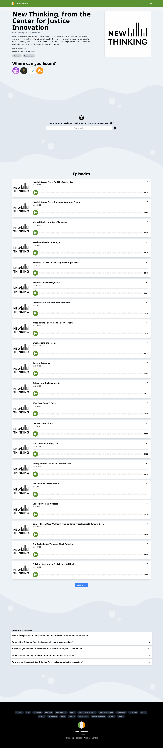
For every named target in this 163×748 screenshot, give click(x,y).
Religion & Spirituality (87, 712)
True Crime (52, 716)
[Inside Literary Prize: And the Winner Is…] (21, 188)
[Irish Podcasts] (81, 725)
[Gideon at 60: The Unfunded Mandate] (21, 308)
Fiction (143, 712)
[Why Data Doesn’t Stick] (21, 409)
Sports (120, 716)
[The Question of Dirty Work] (21, 449)
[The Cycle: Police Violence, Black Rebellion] (21, 550)
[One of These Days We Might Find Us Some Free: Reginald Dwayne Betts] (21, 530)
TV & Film (133, 712)
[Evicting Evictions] (21, 369)
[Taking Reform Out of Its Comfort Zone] (21, 469)
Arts (28, 712)
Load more (81, 585)
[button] (151, 3)
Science (111, 716)
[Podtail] (24, 71)
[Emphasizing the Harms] (21, 349)
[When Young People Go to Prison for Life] (21, 328)
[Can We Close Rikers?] (21, 429)
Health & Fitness (98, 716)
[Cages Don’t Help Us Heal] (21, 509)
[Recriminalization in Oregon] (21, 248)
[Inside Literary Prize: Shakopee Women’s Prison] (21, 208)
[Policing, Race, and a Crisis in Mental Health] (21, 570)
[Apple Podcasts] (16, 71)
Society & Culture (106, 712)
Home (67, 738)
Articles (87, 738)
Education (37, 712)
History (41, 716)
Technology (121, 712)
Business (17, 56)
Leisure (72, 716)
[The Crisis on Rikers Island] (21, 489)
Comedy (19, 712)
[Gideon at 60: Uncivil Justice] (21, 288)
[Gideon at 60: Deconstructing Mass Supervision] (21, 268)
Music (72, 712)
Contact (95, 738)
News (63, 716)
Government (28, 56)
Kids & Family (61, 712)
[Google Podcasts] (32, 71)
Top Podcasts (76, 738)
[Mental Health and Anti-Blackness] (21, 228)
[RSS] (40, 71)
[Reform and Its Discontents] (21, 389)
